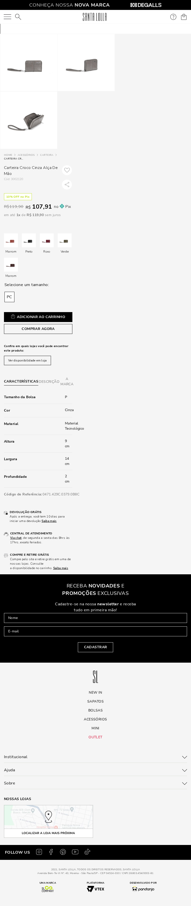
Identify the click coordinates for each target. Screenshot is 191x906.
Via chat (16, 538)
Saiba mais (49, 521)
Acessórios (26, 155)
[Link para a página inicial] (8, 155)
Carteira (46, 155)
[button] (9, 297)
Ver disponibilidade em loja (27, 360)
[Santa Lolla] (94, 17)
